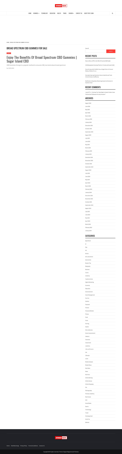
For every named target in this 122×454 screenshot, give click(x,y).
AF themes (76, 451)
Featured (87, 304)
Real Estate (88, 397)
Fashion (71, 13)
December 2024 (89, 157)
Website (87, 422)
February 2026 (88, 119)
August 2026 (88, 103)
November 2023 (89, 198)
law (86, 352)
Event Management (90, 295)
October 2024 (88, 163)
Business (35, 13)
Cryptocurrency (89, 279)
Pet (86, 387)
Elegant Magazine (67, 451)
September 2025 (89, 132)
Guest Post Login (88, 13)
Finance (87, 307)
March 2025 (88, 147)
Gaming (87, 323)
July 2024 (87, 173)
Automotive (88, 260)
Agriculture (88, 240)
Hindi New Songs (15, 445)
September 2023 (89, 205)
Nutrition (87, 374)
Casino (87, 272)
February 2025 (88, 151)
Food (86, 317)
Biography (87, 266)
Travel (65, 13)
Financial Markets (89, 311)
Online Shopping (89, 384)
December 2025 (89, 125)
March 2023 (88, 224)
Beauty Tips (88, 263)
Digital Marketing (89, 282)
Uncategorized (88, 416)
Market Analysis (89, 362)
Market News (88, 365)
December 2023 (89, 195)
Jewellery (87, 346)
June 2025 (87, 141)
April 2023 (87, 221)
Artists (87, 253)
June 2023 (87, 214)
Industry (87, 336)
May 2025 (87, 144)
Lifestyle (87, 355)
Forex (86, 320)
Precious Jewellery (89, 393)
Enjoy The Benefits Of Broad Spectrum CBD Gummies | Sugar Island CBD (42, 59)
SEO (86, 400)
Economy (87, 285)
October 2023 (88, 202)
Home (30, 13)
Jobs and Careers (89, 349)
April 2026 (87, 112)
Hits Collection (89, 330)
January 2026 (88, 122)
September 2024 (89, 167)
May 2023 (87, 218)
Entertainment (89, 291)
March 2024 (88, 186)
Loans (86, 358)
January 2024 (88, 192)
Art (86, 250)
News (86, 371)
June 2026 (87, 106)
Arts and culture (89, 256)
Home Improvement (90, 333)
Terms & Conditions (33, 445)
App (86, 247)
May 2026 (87, 109)
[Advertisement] (61, 27)
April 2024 (87, 183)
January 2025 (88, 154)
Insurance (87, 339)
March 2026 (88, 116)
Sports (87, 406)
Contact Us (79, 13)
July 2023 (87, 211)
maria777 (87, 92)
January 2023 (88, 230)
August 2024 (88, 170)
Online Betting (89, 377)
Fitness (87, 314)
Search (87, 48)
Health (59, 13)
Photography (88, 390)
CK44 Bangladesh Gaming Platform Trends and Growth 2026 (99, 65)
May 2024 (87, 179)
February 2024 (88, 189)
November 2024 (89, 160)
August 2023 (88, 208)
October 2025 (88, 128)
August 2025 (88, 135)
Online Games (88, 381)
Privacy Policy (23, 445)
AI (85, 244)
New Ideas (87, 368)
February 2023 (88, 227)
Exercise (87, 298)
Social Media (88, 403)
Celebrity (87, 275)
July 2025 (87, 138)
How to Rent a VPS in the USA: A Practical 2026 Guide (97, 61)
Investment (88, 342)
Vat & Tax (87, 419)
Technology (44, 13)
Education (52, 13)
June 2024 (87, 176)
